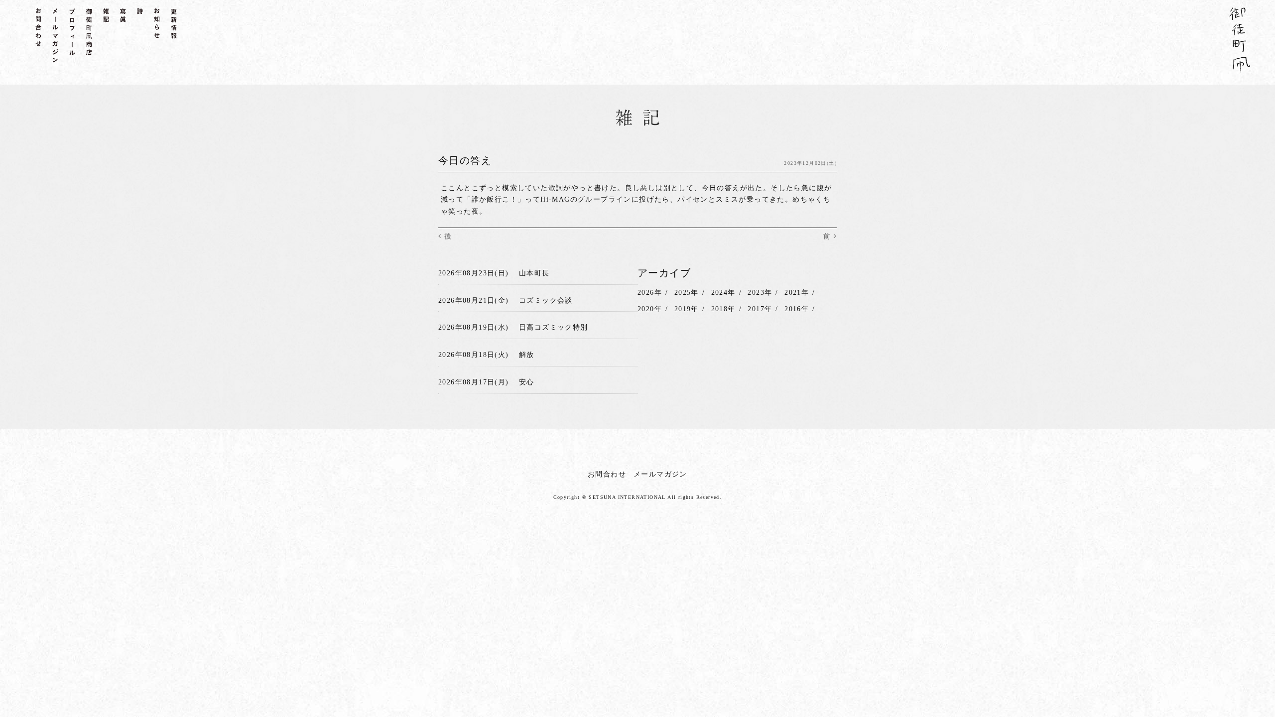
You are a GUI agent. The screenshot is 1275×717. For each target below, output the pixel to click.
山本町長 (534, 273)
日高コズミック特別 (553, 327)
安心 (526, 382)
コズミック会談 (546, 300)
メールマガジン (660, 474)
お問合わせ (607, 474)
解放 (526, 354)
